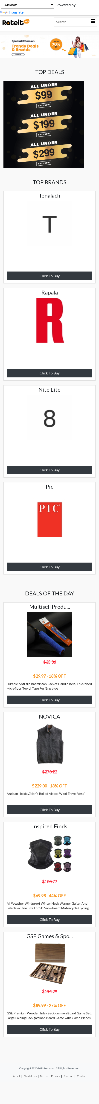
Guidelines (30, 1076)
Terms (43, 1076)
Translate (16, 12)
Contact (81, 1076)
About (16, 1076)
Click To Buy (50, 276)
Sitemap (68, 1076)
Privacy (55, 1076)
